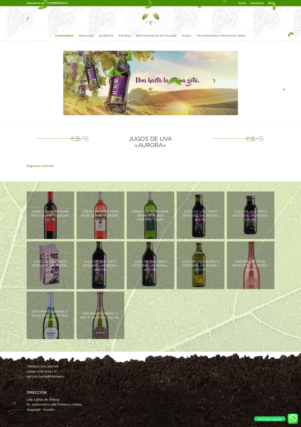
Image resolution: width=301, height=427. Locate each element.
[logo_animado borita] (150, 18)
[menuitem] (242, 3)
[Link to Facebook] (28, 18)
